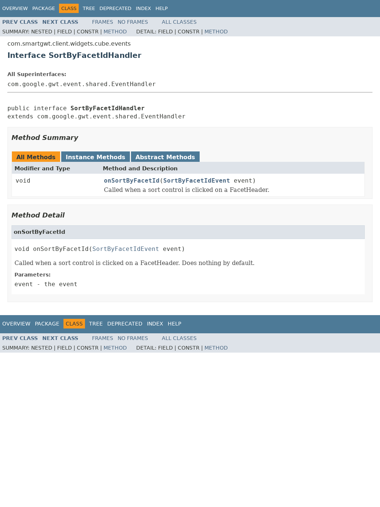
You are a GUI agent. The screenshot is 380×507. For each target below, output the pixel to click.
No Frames (133, 22)
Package (43, 8)
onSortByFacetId (132, 180)
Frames (102, 22)
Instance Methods (95, 157)
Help (161, 8)
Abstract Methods (165, 157)
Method (115, 32)
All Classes (179, 22)
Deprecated (115, 8)
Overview (15, 8)
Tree (89, 8)
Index (143, 8)
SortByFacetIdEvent (196, 180)
